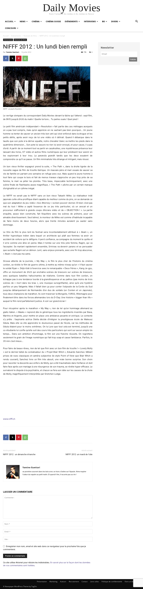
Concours (10, 28)
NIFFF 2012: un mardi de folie (79, 454)
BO (103, 21)
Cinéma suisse (53, 21)
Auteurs (63, 581)
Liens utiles (94, 581)
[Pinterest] (19, 58)
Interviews (90, 21)
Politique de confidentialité (112, 581)
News (22, 21)
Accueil (9, 21)
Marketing (53, 581)
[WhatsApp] (25, 58)
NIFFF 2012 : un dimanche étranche (19, 454)
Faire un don (129, 581)
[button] (136, 21)
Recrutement (74, 581)
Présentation (42, 581)
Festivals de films (30, 36)
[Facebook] (6, 58)
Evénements (71, 21)
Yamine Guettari (12, 52)
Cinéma (36, 21)
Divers (114, 21)
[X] (12, 58)
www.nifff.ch (9, 419)
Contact (85, 581)
